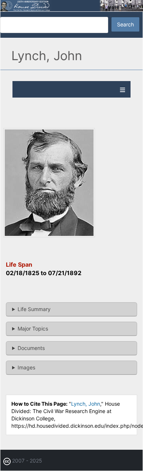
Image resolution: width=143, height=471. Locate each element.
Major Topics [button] (33, 328)
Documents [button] (31, 348)
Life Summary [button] (34, 309)
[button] (49, 235)
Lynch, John (85, 404)
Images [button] (26, 367)
